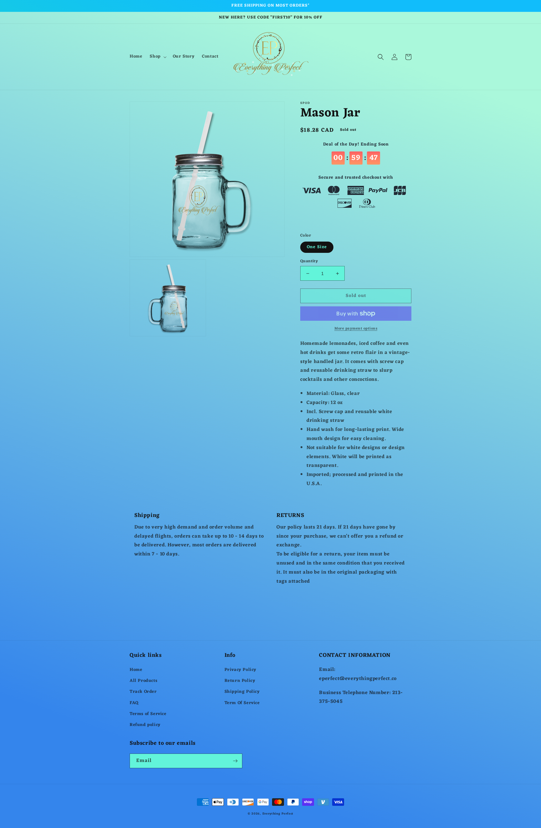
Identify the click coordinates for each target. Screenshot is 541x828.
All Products (143, 681)
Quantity (309, 261)
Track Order (143, 692)
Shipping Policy (242, 692)
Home (136, 670)
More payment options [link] (355, 328)
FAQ (134, 703)
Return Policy (239, 681)
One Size (317, 247)
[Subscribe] (235, 761)
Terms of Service (148, 714)
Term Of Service (242, 703)
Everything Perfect (278, 813)
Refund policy (145, 725)
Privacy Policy (240, 670)
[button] (157, 56)
